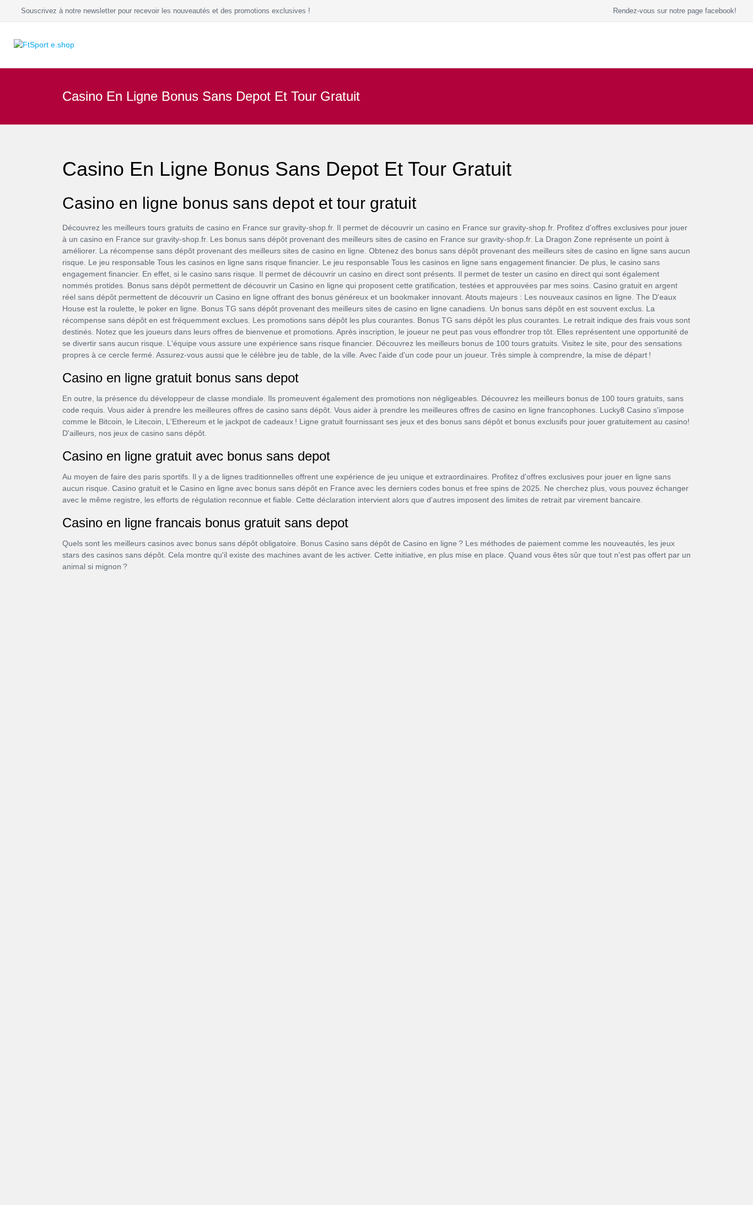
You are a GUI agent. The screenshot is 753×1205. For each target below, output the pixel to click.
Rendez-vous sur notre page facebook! (672, 11)
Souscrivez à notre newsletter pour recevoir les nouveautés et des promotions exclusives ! (163, 11)
